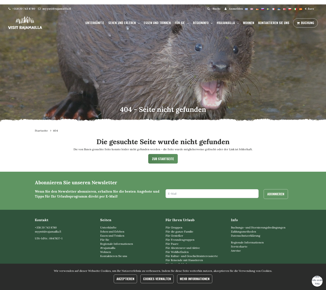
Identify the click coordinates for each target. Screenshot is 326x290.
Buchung (307, 22)
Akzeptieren (125, 278)
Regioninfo (201, 22)
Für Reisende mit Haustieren (184, 260)
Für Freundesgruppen (180, 239)
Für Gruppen (174, 227)
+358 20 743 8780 (23, 8)
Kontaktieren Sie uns (273, 22)
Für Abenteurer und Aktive (183, 248)
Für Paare (172, 243)
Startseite (42, 130)
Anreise (236, 250)
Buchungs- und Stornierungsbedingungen (258, 227)
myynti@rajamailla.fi (56, 8)
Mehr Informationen (195, 278)
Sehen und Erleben (122, 22)
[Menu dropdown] (138, 23)
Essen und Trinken (157, 22)
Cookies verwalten (157, 278)
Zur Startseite (163, 158)
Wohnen (248, 22)
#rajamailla (226, 22)
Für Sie (180, 22)
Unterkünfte (94, 22)
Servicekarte (239, 246)
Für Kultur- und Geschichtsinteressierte (192, 256)
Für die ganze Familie (179, 231)
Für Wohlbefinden (177, 252)
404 (55, 130)
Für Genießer (174, 235)
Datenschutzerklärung (245, 235)
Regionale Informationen (116, 243)
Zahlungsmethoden (243, 231)
